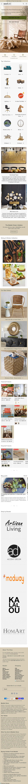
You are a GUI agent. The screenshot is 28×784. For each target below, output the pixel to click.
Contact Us (5, 673)
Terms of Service (7, 676)
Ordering (17, 669)
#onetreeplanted (14, 654)
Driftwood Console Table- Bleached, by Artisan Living (7, 439)
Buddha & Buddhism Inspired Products (12, 781)
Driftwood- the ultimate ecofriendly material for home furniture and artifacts (14, 754)
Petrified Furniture (8, 771)
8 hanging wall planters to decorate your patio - (13, 494)
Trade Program (6, 674)
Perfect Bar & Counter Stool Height (11, 761)
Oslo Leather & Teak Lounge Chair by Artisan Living (6, 398)
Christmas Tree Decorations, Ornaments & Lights (15, 767)
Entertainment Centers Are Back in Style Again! (14, 756)
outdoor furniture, (10, 709)
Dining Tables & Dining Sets (10, 779)
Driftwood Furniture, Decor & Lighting (12, 768)
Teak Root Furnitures (8, 777)
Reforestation (14, 231)
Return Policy (18, 674)
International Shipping (18, 672)
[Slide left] (11, 470)
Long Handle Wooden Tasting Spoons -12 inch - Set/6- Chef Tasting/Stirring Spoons (18, 461)
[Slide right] (16, 470)
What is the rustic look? (9, 766)
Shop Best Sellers (14, 17)
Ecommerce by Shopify (18, 700)
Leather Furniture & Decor (9, 770)
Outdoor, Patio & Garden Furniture (11, 772)
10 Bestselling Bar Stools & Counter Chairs (13, 760)
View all (25, 475)
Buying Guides (18, 677)
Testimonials (6, 671)
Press (4, 670)
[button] (1, 3)
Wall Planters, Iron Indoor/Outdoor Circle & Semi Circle (6, 461)
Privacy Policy (6, 677)
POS (13, 700)
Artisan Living (6, 675)
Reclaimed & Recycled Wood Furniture (12, 774)
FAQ (16, 668)
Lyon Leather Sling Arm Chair (6, 418)
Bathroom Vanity (7, 778)
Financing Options (19, 675)
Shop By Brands (19, 676)
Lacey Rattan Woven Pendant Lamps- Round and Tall (20, 398)
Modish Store (10, 700)
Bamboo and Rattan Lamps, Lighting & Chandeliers (15, 775)
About (4, 668)
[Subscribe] (23, 689)
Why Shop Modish (14, 22)
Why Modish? (6, 669)
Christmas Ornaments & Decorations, (14, 710)
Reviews (5, 678)
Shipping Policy (19, 670)
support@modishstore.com (17, 660)
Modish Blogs (18, 678)
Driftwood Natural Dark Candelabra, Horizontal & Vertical (20, 418)
